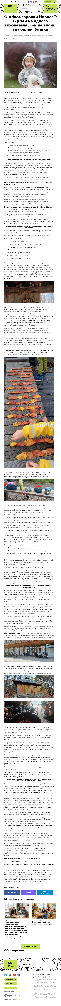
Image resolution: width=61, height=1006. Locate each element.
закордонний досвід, (35, 35)
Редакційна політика (10, 988)
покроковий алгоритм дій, (13, 922)
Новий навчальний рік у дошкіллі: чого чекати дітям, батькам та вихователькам (42, 924)
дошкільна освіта (44, 920)
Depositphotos (35, 862)
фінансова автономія (12, 924)
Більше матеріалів (30, 946)
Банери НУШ (9, 983)
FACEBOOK (12, 892)
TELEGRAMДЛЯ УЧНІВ (45, 892)
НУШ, (16, 920)
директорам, (15, 35)
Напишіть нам (48, 1)
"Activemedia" (20, 999)
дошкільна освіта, (24, 35)
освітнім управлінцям (47, 35)
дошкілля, (35, 920)
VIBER (28, 892)
